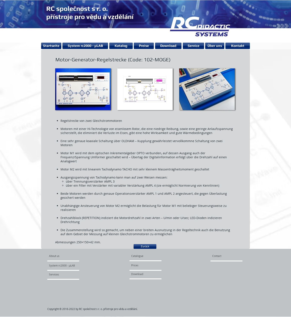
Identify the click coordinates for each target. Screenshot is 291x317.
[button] (83, 89)
